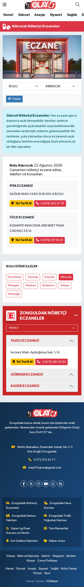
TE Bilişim (52, 581)
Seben (65, 285)
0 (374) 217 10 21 (52, 240)
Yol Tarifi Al (23, 203)
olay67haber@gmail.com (44, 467)
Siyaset (56, 15)
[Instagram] (38, 483)
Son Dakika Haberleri (24, 540)
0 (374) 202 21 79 (52, 203)
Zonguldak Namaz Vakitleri (21, 518)
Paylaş (16, 98)
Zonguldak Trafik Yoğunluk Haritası (57, 518)
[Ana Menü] (5, 5)
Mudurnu (48, 285)
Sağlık (72, 15)
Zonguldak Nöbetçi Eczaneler (21, 505)
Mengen (13, 285)
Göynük (49, 277)
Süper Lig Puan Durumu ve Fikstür (18, 530)
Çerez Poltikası (47, 560)
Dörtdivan (14, 277)
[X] (31, 483)
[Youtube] (45, 483)
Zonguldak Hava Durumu (57, 505)
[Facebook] (23, 483)
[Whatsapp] (53, 483)
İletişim (71, 555)
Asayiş (39, 15)
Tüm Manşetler (59, 528)
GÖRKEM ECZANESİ (27, 374)
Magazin (58, 555)
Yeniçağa (14, 293)
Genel (8, 15)
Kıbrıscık (66, 277)
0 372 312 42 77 (44, 459)
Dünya (11, 555)
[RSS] (60, 483)
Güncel (24, 15)
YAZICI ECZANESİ (25, 340)
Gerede (33, 277)
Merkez (31, 285)
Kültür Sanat (69, 568)
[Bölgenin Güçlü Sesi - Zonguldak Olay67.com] (40, 4)
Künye (31, 560)
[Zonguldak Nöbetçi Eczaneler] (76, 315)
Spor (47, 573)
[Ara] (77, 5)
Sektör (45, 555)
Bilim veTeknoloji (28, 555)
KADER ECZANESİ (25, 386)
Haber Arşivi (57, 540)
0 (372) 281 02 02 (54, 361)
